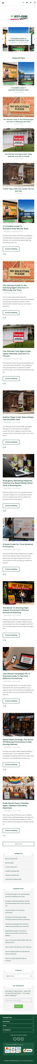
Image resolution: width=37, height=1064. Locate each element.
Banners (8, 863)
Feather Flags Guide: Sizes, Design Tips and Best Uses (18, 190)
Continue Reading (11, 249)
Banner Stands (10, 858)
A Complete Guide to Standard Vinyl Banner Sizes (18, 39)
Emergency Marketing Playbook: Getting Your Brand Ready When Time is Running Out (18, 483)
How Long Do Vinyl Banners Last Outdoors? (18, 947)
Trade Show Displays (12, 879)
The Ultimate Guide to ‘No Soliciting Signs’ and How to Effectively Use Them (18, 120)
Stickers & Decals (10, 875)
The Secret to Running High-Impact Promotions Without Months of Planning (16, 610)
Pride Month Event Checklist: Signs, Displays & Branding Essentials (16, 805)
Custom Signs (9, 867)
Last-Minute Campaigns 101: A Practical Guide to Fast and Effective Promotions (16, 676)
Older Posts (18, 843)
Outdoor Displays (11, 871)
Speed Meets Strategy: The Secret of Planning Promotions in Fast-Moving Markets (18, 742)
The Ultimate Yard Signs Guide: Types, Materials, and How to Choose (18, 155)
